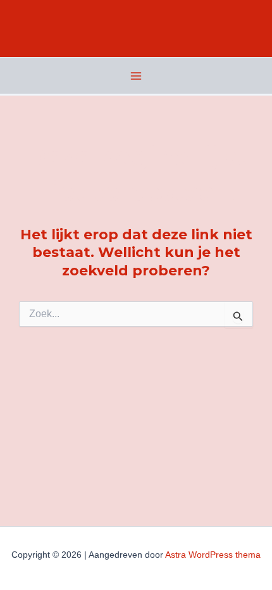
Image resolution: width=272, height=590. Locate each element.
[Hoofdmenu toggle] (136, 76)
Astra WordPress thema (213, 554)
